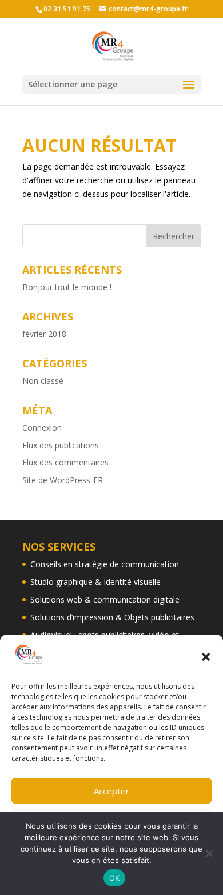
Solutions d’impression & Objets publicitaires (112, 617)
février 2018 (44, 333)
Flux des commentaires (65, 462)
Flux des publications (60, 445)
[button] (206, 657)
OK (114, 877)
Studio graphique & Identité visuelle (95, 581)
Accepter (111, 791)
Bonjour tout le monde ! (67, 287)
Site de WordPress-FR (62, 480)
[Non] (208, 853)
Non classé (42, 380)
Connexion (42, 427)
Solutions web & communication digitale (105, 599)
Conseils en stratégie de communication (104, 564)
